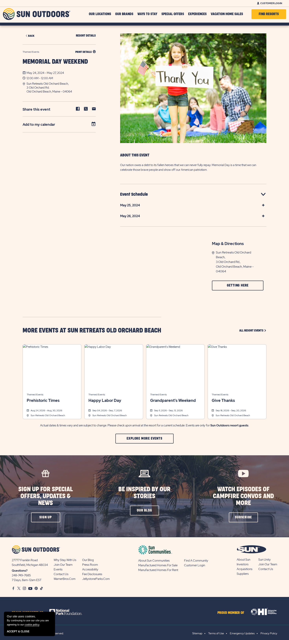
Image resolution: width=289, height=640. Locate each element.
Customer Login (271, 3)
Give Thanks (223, 400)
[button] (61, 88)
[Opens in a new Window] (69, 612)
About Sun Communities (154, 561)
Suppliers (243, 574)
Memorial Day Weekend (55, 62)
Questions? (20, 571)
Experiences (197, 14)
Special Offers (172, 14)
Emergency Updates (242, 633)
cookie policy (32, 624)
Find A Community (196, 561)
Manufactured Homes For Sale (158, 565)
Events (58, 569)
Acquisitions (244, 569)
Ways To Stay (147, 14)
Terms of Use (216, 633)
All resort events (252, 330)
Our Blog (88, 560)
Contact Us (61, 574)
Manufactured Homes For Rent (158, 570)
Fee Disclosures (92, 574)
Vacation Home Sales (227, 14)
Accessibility (90, 569)
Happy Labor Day (104, 400)
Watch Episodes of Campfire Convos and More (243, 496)
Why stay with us (65, 560)
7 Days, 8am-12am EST (26, 580)
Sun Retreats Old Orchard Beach (48, 415)
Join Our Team (63, 565)
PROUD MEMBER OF (230, 612)
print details (83, 52)
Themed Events (35, 394)
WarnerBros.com (64, 579)
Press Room (90, 565)
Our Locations (100, 14)
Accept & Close (18, 631)
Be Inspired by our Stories (144, 492)
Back (31, 36)
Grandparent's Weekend (173, 400)
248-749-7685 (21, 575)
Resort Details (86, 35)
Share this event (36, 109)
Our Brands (124, 14)
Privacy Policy (268, 633)
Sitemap (197, 633)
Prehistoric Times (43, 400)
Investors (243, 564)
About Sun (243, 560)
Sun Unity (264, 560)
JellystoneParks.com (96, 579)
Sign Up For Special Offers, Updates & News (45, 496)
